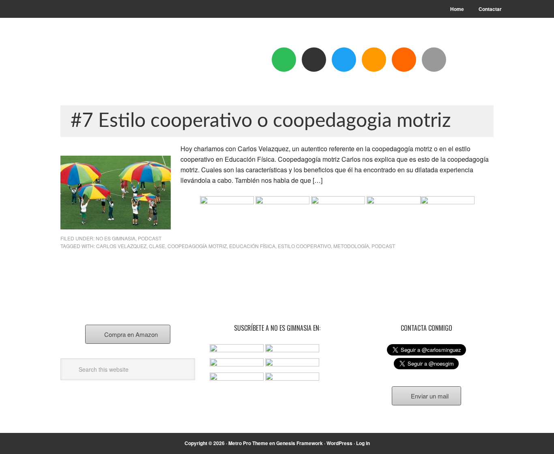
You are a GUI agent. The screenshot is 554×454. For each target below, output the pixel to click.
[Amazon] (374, 59)
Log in (363, 443)
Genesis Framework (299, 443)
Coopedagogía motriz (197, 245)
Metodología (351, 245)
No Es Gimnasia (115, 238)
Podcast (149, 238)
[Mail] (434, 59)
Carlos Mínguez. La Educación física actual (115, 61)
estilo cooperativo (304, 245)
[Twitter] (344, 59)
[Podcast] (314, 59)
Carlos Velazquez (121, 245)
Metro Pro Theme (248, 443)
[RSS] (404, 59)
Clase (157, 245)
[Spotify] (284, 59)
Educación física (252, 245)
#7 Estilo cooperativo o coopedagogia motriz (261, 121)
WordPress (339, 443)
